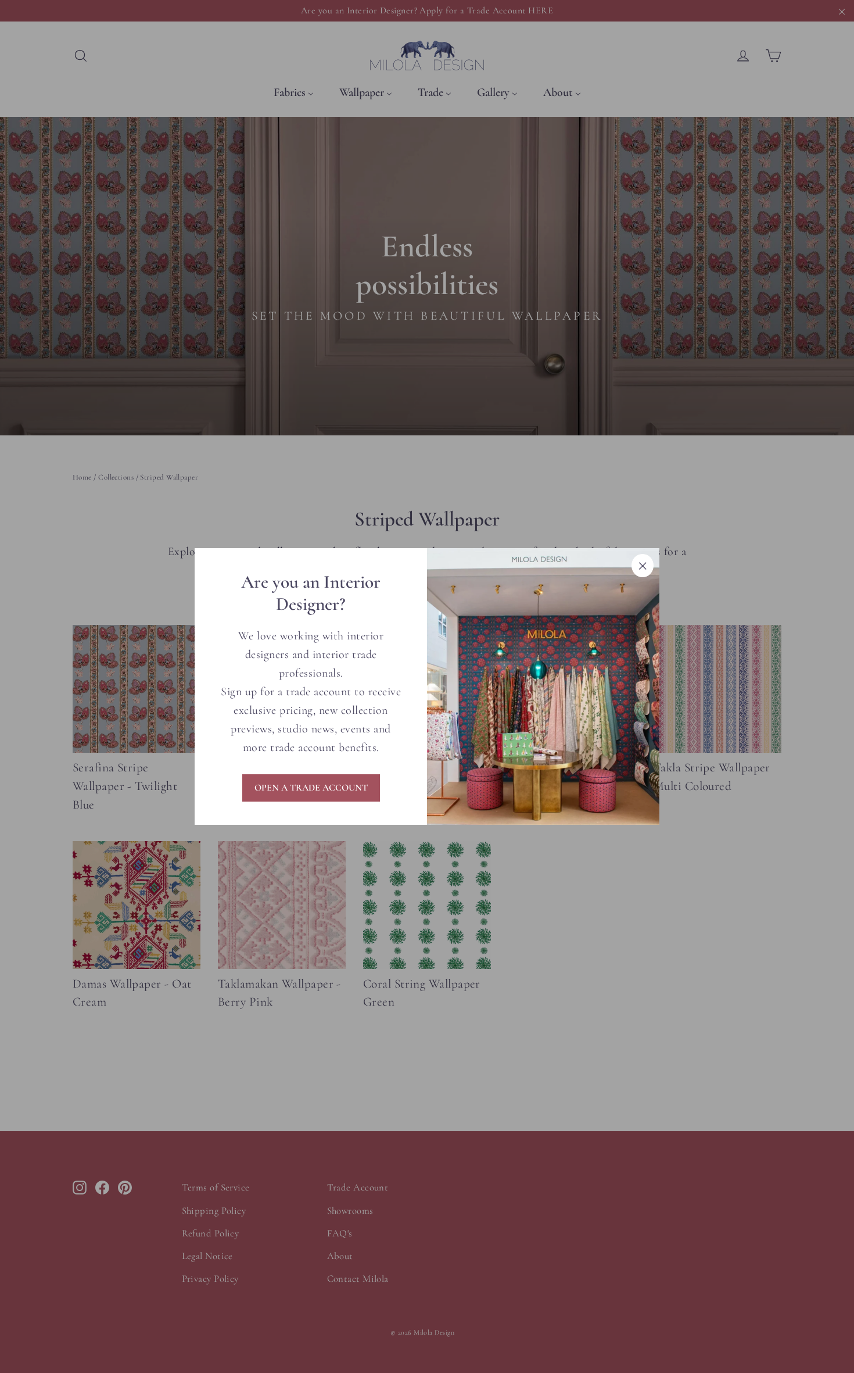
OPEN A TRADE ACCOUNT (311, 787)
